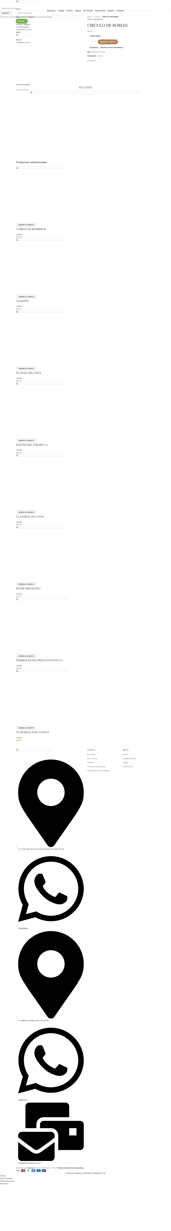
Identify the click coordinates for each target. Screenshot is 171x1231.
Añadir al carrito (108, 42)
